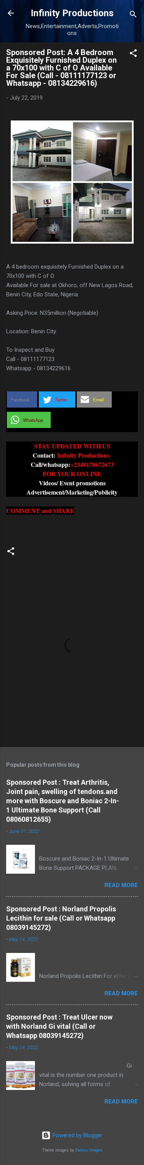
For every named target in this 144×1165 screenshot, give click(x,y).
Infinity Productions (72, 13)
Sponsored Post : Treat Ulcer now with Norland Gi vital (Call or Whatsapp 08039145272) (59, 1026)
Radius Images (89, 1150)
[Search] (133, 15)
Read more (121, 885)
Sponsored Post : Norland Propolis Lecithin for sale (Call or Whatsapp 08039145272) (61, 918)
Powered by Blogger (77, 1135)
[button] (133, 54)
